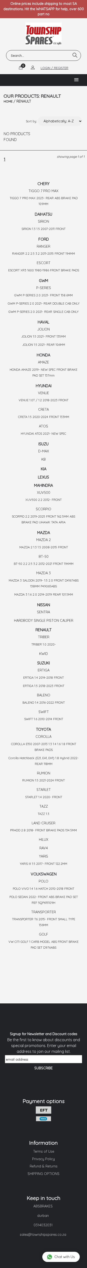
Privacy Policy (43, 1159)
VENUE (43, 393)
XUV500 (43, 492)
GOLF (43, 934)
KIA (43, 468)
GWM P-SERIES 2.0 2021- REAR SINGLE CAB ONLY (43, 312)
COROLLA (43, 736)
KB (43, 459)
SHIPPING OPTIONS (43, 1174)
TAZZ (43, 806)
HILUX (43, 839)
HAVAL (43, 322)
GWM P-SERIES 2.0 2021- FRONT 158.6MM (43, 295)
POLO (43, 881)
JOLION (43, 329)
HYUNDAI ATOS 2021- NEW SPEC (43, 433)
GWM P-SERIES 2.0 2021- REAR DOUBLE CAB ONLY (44, 303)
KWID (43, 654)
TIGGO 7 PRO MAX (43, 191)
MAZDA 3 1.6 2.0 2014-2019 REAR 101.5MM (43, 594)
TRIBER (43, 637)
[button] (76, 80)
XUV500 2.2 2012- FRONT (43, 500)
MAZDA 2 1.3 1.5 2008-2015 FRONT (43, 547)
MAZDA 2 (43, 540)
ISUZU (43, 443)
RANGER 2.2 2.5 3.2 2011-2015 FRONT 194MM (43, 253)
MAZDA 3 (43, 573)
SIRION (43, 221)
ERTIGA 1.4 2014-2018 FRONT (43, 677)
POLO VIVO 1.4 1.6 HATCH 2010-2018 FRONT (43, 888)
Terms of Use (43, 1151)
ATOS (43, 426)
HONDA (43, 355)
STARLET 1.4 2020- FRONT (43, 797)
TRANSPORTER (43, 912)
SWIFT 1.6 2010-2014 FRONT (43, 719)
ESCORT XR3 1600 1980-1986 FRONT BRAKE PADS (43, 270)
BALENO (43, 695)
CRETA (43, 409)
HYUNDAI (43, 385)
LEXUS (43, 477)
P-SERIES (43, 288)
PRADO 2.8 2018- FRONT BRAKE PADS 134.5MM (43, 830)
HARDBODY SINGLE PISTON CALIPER (43, 620)
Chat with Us (64, 1256)
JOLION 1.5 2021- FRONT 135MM (43, 336)
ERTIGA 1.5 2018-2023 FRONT (43, 686)
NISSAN (43, 604)
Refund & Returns (44, 1166)
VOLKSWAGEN (44, 874)
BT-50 (44, 556)
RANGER (43, 246)
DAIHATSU (43, 214)
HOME (8, 101)
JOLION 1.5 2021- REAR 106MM (43, 345)
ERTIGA (44, 670)
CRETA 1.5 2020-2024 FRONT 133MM (43, 417)
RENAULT (43, 629)
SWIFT (43, 712)
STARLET (43, 790)
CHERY (43, 183)
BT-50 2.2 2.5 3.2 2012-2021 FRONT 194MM (43, 564)
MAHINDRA (43, 485)
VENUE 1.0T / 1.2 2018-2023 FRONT (43, 400)
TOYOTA (43, 729)
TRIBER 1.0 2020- (43, 644)
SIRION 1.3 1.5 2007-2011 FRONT (43, 229)
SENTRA (43, 612)
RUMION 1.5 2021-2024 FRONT (43, 780)
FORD (43, 239)
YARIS (43, 856)
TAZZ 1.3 (43, 814)
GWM (43, 280)
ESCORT (44, 263)
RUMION (43, 773)
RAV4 (43, 848)
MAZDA (43, 532)
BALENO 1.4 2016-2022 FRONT (43, 702)
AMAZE (43, 362)
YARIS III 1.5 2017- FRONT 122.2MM (43, 864)
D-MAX (43, 451)
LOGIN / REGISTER (54, 68)
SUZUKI (43, 663)
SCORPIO (43, 509)
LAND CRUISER (43, 823)
